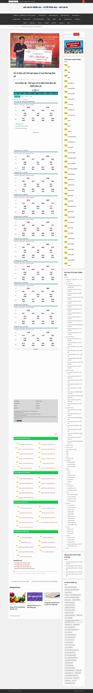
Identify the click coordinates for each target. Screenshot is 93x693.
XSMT (60, 19)
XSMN (54, 19)
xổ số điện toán (28, 573)
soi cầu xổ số (67, 680)
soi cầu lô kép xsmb (69, 665)
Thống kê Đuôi (70, 201)
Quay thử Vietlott (71, 260)
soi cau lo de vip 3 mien (69, 645)
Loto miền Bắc (70, 227)
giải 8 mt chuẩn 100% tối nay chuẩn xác (26, 547)
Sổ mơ (68, 23)
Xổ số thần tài (70, 147)
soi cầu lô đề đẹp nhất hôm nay (71, 675)
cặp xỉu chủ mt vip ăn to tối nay (26, 556)
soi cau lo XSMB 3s (69, 647)
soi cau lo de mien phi (69, 639)
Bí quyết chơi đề (16, 19)
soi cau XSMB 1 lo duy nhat (70, 660)
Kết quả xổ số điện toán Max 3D (51, 571)
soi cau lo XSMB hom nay (70, 652)
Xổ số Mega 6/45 (71, 109)
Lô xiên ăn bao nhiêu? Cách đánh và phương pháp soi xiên (72, 621)
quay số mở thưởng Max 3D (19, 573)
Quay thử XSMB (71, 243)
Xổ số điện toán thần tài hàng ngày (23, 566)
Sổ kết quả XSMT (71, 99)
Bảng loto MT (70, 529)
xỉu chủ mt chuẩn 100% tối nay (26, 537)
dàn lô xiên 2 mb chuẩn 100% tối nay (26, 488)
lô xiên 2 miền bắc (68, 617)
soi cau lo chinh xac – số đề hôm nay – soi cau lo (45, 7)
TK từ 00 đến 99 (71, 222)
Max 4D (69, 125)
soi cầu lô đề (78, 670)
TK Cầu (39, 23)
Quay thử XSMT (71, 254)
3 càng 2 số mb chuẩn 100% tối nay (48, 483)
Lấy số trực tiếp (26, 19)
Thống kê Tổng (71, 211)
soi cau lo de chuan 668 (70, 627)
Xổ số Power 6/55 (71, 115)
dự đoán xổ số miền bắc (70, 615)
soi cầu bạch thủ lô (69, 662)
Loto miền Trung (71, 238)
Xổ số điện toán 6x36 (72, 136)
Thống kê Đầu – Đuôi (72, 206)
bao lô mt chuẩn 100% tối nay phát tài (26, 551)
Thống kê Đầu (70, 195)
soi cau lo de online (69, 642)
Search (76, 34)
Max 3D (69, 120)
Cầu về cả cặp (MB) (71, 163)
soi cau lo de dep (68, 632)
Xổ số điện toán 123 (71, 142)
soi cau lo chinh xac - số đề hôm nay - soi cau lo (31, 79)
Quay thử (61, 23)
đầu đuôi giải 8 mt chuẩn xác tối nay (48, 542)
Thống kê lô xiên (71, 184)
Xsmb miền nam (75, 15)
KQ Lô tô (54, 23)
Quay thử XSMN (71, 249)
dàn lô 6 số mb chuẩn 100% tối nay (26, 478)
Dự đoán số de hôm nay (70, 605)
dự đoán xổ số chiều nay (70, 607)
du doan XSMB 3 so (76, 600)
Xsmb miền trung (64, 15)
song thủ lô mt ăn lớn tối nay (48, 537)
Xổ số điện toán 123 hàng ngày (22, 564)
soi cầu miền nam (68, 678)
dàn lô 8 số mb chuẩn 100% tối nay (26, 483)
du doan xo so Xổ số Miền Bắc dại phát (73, 594)
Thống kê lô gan (71, 179)
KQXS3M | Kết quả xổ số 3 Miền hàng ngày (24, 568)
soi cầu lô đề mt (77, 673)
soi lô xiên (74, 680)
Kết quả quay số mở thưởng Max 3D (22, 571)
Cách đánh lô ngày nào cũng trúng (72, 589)
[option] (41, 1)
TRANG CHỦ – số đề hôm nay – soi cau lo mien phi (24, 15)
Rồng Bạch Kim (76, 624)
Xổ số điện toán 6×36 (72, 490)
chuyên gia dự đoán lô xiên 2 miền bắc (74, 565)
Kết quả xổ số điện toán (39, 571)
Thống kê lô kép (71, 190)
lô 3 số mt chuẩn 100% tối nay (48, 551)
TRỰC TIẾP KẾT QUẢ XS (38, 19)
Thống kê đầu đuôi (71, 174)
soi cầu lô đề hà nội (69, 673)
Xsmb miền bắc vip (53, 15)
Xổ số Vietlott (70, 479)
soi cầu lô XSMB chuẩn (69, 670)
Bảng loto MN (70, 531)
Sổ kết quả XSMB (71, 88)
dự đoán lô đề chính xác (70, 602)
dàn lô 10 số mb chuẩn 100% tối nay (48, 488)
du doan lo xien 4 (68, 592)
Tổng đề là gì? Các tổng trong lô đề (20, 581)
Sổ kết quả (77, 19)
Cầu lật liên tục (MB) (72, 158)
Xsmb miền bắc (42, 15)
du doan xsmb (68, 600)
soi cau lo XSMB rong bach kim (71, 657)
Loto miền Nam (71, 233)
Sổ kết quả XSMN (71, 93)
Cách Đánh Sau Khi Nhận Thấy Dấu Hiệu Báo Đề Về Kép (45, 581)
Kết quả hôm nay (68, 19)
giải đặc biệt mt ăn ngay (26, 542)
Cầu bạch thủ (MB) (71, 152)
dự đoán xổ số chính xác (70, 610)
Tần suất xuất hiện (71, 217)
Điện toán (32, 23)
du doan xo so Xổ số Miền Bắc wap (72, 597)
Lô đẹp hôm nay (68, 624)
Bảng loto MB (70, 533)
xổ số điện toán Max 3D (35, 573)
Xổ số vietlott (70, 104)
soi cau (83, 690)
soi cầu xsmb (76, 678)
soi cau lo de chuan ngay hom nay (71, 629)
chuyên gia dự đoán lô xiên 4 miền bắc (37, 1)
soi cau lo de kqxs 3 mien (70, 637)
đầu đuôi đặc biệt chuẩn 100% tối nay (48, 547)
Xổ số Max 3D (43, 573)
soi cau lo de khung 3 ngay (70, 634)
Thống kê (47, 23)
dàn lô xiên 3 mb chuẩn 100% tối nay (26, 492)
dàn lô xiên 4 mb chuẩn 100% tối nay (26, 497)
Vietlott (25, 23)
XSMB (48, 19)
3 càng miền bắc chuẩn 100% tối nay (48, 478)
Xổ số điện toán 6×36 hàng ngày (22, 562)
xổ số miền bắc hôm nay (70, 683)
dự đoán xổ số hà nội (69, 612)
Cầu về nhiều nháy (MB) (72, 168)
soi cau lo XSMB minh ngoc (70, 655)
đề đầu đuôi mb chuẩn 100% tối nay (48, 492)
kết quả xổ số (32, 571)
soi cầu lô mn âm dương (70, 667)
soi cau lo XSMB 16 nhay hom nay (71, 650)
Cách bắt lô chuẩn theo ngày (70, 587)
